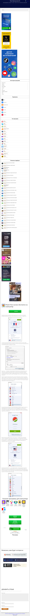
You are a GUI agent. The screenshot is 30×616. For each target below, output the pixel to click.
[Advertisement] (15, 542)
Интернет (3, 85)
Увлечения (3, 90)
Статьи (3, 94)
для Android (15, 524)
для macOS (15, 526)
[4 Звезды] (15, 531)
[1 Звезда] (13, 531)
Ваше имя (3, 602)
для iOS (15, 525)
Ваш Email (3, 605)
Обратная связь (15, 614)
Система (3, 87)
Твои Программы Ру (15, 1)
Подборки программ (4, 91)
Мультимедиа (4, 86)
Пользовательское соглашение (20, 613)
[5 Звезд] (16, 531)
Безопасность (4, 82)
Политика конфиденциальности (10, 613)
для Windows (15, 517)
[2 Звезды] (14, 531)
